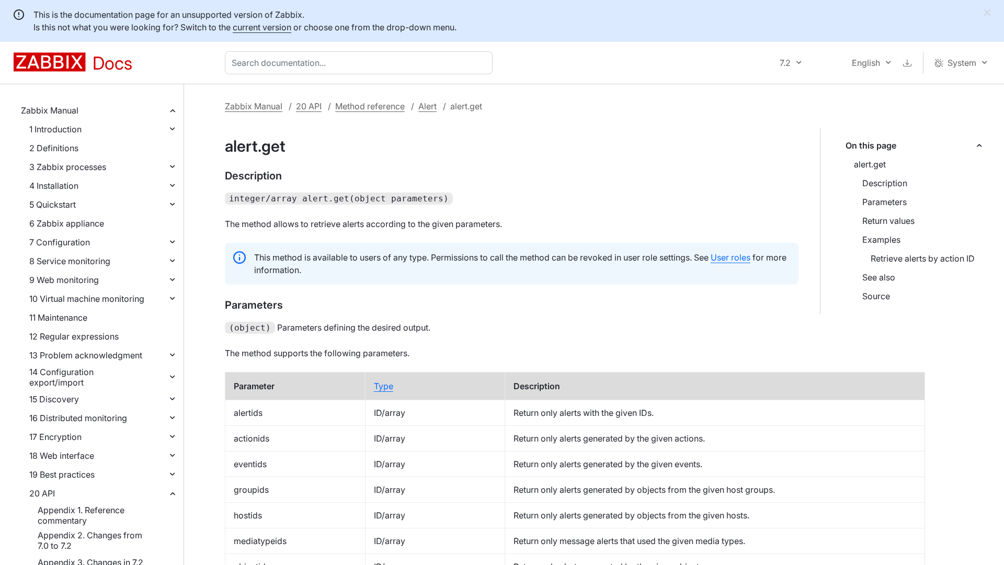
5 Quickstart (52, 204)
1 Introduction (55, 129)
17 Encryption (55, 437)
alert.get (870, 164)
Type (383, 386)
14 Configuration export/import (61, 377)
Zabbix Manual (49, 110)
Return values (888, 221)
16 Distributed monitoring (78, 418)
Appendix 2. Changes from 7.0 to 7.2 (90, 540)
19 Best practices (62, 474)
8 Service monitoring (69, 261)
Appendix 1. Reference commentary (81, 515)
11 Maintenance (58, 317)
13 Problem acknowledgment (85, 355)
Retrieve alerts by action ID (923, 258)
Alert (427, 106)
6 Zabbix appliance (66, 223)
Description (884, 183)
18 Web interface (61, 455)
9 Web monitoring (64, 280)
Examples (881, 239)
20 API (42, 493)
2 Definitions (53, 148)
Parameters (884, 202)
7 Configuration (59, 242)
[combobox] (361, 63)
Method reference (370, 106)
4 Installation (53, 185)
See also (878, 277)
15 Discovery (54, 399)
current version (262, 27)
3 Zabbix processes (67, 167)
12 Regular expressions (74, 336)
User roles (730, 257)
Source (876, 296)
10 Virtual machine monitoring (86, 298)
